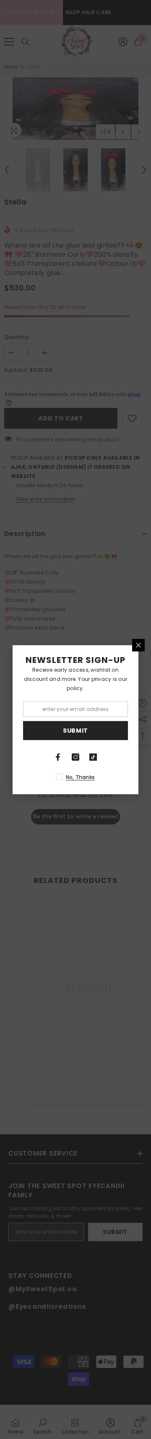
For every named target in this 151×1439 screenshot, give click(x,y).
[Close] (138, 645)
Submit (75, 730)
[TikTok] (93, 757)
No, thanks (80, 776)
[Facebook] (58, 757)
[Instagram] (75, 757)
